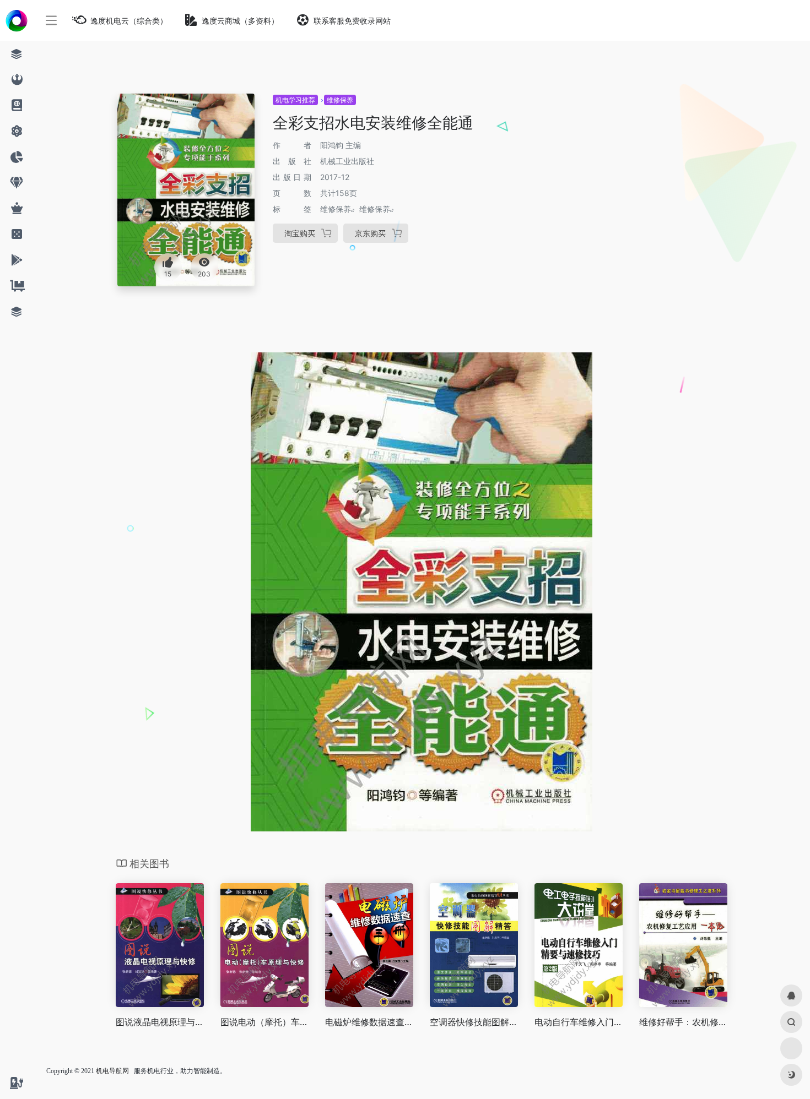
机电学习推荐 (295, 100)
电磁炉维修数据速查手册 (369, 1021)
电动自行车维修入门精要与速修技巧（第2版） (578, 1021)
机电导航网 (112, 1071)
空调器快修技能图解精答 (474, 1021)
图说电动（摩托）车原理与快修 (264, 1021)
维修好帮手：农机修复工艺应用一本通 (683, 1021)
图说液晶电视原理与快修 (160, 1021)
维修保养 (340, 100)
